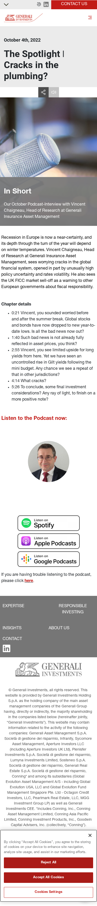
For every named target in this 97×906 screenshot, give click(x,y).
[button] (38, 4)
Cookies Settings (48, 892)
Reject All (48, 862)
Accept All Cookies (48, 877)
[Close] (90, 835)
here (29, 581)
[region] (48, 866)
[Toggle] (90, 18)
